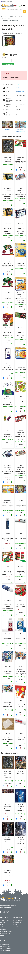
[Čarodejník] (16, 786)
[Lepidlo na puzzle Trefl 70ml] (16, 715)
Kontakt (2, 935)
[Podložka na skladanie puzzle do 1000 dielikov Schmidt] (16, 447)
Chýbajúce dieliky (4, 944)
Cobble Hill (20, 633)
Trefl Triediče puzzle (20, 401)
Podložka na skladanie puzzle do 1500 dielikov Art (7, 334)
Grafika (21, 17)
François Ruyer (20, 91)
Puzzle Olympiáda (18, 920)
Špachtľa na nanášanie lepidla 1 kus (7, 739)
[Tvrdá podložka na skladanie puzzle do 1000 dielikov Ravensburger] (3, 482)
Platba (2, 924)
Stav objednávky (4, 920)
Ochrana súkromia (5, 933)
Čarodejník (20, 775)
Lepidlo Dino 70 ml (20, 538)
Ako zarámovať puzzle (6, 948)
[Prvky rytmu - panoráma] (3, 819)
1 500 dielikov (13, 17)
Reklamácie (3, 929)
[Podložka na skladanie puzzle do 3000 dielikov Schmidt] (16, 241)
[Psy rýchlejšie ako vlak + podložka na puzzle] (16, 682)
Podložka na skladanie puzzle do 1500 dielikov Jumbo (7, 573)
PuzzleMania (7, 155)
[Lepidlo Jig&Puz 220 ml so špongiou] (3, 548)
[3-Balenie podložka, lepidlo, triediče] (3, 515)
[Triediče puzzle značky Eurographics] (16, 378)
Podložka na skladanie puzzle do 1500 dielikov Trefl (20, 471)
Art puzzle (7, 259)
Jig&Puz (8, 363)
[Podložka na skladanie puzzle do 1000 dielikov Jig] (3, 412)
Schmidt (20, 223)
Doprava (2, 922)
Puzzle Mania (4, 17)
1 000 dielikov (7, 157)
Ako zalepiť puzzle (5, 946)
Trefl (20, 188)
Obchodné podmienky (6, 931)
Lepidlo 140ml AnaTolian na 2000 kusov (20, 573)
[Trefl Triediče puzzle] (16, 411)
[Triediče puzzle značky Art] (3, 307)
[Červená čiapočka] (3, 885)
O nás (1, 927)
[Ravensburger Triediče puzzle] (16, 274)
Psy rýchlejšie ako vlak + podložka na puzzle (20, 673)
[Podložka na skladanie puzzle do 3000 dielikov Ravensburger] (3, 205)
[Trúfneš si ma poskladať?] (3, 170)
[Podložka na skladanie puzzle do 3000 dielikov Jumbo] (16, 170)
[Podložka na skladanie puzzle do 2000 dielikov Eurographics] (16, 309)
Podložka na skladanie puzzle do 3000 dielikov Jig (7, 369)
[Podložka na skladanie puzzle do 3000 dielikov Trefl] (16, 204)
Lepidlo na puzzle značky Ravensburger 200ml (7, 606)
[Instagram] (7, 912)
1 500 (17, 84)
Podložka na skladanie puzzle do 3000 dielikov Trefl (20, 194)
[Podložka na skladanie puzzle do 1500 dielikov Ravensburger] (3, 241)
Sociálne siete (17, 924)
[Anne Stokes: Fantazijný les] (16, 819)
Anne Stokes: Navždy (8, 842)
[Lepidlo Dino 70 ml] (16, 548)
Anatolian (20, 327)
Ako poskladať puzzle (5, 950)
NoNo (7, 430)
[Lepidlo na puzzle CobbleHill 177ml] (16, 648)
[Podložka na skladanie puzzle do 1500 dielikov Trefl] (16, 480)
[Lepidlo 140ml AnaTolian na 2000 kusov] (16, 582)
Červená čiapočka (8, 875)
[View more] (8, 152)
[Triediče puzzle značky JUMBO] (16, 615)
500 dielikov (20, 773)
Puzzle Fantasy (6, 18)
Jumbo (20, 155)
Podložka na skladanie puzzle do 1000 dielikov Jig (7, 402)
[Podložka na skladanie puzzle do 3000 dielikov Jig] (3, 378)
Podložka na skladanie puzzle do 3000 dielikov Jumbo (20, 161)
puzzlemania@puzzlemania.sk (8, 905)
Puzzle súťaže (17, 922)
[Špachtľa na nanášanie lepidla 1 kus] (3, 749)
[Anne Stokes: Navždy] (3, 852)
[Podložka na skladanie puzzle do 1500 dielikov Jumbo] (3, 582)
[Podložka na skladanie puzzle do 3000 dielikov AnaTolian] (16, 345)
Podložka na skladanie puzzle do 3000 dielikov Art (7, 265)
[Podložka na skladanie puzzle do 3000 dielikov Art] (3, 274)
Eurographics (20, 292)
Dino (20, 533)
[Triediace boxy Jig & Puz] (16, 515)
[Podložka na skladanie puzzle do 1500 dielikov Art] (3, 343)
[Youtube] (4, 912)
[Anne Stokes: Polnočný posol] (16, 852)
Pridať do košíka (8, 64)
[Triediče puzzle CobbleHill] (3, 682)
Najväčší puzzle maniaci (19, 927)
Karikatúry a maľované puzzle (20, 130)
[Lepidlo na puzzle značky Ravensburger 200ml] (3, 615)
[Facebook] (1, 912)
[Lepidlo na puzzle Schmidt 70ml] (16, 748)
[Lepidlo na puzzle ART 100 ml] (3, 648)
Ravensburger (7, 188)
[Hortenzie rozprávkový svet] (3, 715)
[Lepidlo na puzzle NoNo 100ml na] (3, 445)
